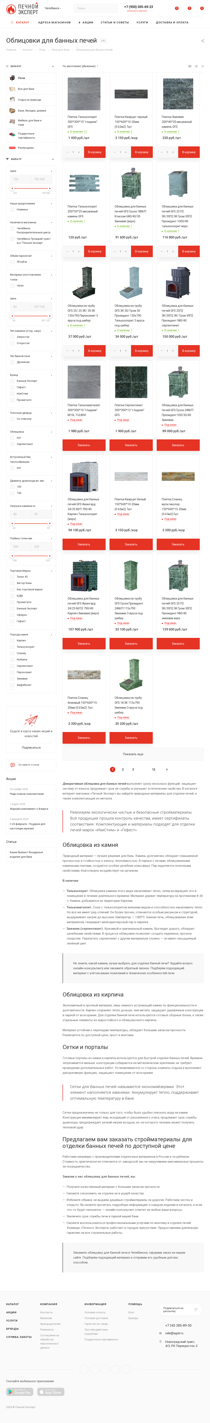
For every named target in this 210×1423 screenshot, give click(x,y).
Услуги (12, 1320)
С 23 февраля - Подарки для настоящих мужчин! (27, 826)
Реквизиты (47, 1329)
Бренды (12, 1328)
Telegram (94, 1369)
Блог (131, 1312)
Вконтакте (84, 1369)
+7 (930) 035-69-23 (138, 7)
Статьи (11, 842)
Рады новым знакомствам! (27, 793)
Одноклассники (115, 1369)
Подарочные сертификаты (101, 1339)
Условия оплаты (95, 1312)
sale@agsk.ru (174, 1333)
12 (153, 769)
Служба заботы (19, 1337)
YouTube (105, 1369)
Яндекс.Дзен (126, 1369)
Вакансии (46, 1318)
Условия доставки (96, 1318)
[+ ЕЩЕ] (198, 22)
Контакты (46, 1312)
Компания (48, 1304)
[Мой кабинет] (164, 9)
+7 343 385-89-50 (178, 1325)
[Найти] (112, 8)
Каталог (12, 1304)
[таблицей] (202, 66)
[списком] (196, 66)
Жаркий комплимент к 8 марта (29, 809)
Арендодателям (50, 1323)
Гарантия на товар (96, 1323)
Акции (11, 779)
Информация (95, 1304)
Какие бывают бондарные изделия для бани (26, 854)
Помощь (135, 1304)
